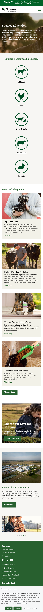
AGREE (9, 608)
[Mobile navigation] (39, 9)
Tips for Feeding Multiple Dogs (17, 322)
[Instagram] (7, 560)
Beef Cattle (21, 153)
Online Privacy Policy (19, 603)
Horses (21, 82)
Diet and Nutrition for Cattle (16, 272)
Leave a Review (13, 438)
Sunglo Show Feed (8, 578)
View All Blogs (9, 392)
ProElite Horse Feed (8, 568)
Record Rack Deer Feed (10, 575)
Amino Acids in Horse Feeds (16, 370)
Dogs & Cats (21, 129)
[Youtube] (11, 560)
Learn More (9, 505)
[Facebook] (3, 560)
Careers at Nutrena (8, 553)
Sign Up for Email (8, 549)
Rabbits (21, 176)
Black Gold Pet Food (9, 571)
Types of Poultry (11, 222)
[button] (17, 535)
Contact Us (6, 556)
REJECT (17, 608)
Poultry (21, 105)
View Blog (8, 235)
